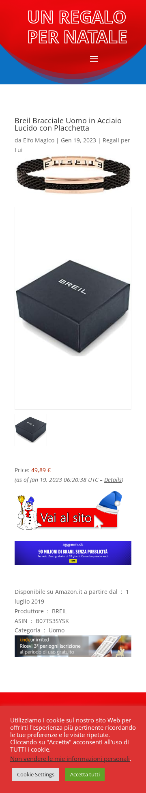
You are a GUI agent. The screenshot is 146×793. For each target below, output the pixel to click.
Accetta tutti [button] (85, 774)
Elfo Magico (38, 140)
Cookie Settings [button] (35, 774)
